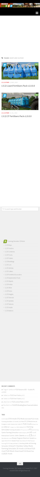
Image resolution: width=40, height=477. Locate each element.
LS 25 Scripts (9, 307)
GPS (28, 432)
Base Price (35, 424)
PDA (29, 441)
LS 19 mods (5, 419)
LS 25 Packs (8, 291)
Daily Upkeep (20, 427)
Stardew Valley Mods (24, 446)
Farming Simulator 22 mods (10, 421)
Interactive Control (8, 435)
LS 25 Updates (9, 301)
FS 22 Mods (28, 421)
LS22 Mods (21, 421)
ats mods (28, 419)
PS (7, 443)
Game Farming (35, 430)
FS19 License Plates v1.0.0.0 (20, 402)
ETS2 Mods (21, 419)
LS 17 (34, 435)
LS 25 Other (8, 288)
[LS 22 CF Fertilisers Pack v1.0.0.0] (20, 101)
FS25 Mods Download (14, 451)
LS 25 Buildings (9, 261)
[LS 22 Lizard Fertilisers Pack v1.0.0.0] (20, 71)
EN (25, 427)
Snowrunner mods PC (16, 424)
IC (35, 432)
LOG (28, 435)
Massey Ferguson (17, 438)
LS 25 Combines (10, 252)
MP (8, 441)
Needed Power (15, 441)
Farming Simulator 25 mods (13, 448)
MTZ (10, 441)
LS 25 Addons (9, 311)
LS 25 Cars (8, 265)
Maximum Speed (28, 438)
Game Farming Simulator (10, 432)
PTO (9, 443)
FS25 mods (27, 424)
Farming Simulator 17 (16, 430)
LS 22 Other (5, 82)
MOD (6, 441)
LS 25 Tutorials (9, 298)
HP (31, 432)
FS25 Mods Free (28, 451)
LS (30, 435)
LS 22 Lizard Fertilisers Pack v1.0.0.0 (18, 85)
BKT (9, 427)
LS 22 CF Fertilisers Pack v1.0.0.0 (16, 116)
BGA (6, 427)
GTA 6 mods (12, 419)
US (18, 443)
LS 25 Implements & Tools (12, 278)
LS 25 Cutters (9, 271)
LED (25, 436)
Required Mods (14, 443)
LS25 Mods (27, 448)
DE (24, 427)
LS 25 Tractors (9, 248)
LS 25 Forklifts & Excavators (13, 275)
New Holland (23, 441)
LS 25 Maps (8, 245)
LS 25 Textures (9, 304)
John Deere (19, 435)
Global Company (23, 432)
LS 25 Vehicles (9, 268)
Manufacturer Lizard (7, 438)
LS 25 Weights (9, 294)
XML (30, 443)
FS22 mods (34, 419)
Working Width (24, 443)
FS (30, 429)
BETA (3, 427)
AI (32, 424)
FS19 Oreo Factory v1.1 (17, 395)
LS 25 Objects (9, 281)
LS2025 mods (7, 453)
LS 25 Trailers (9, 258)
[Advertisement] (20, 36)
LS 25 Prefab (9, 284)
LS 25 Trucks (8, 255)
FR (28, 430)
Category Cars (13, 427)
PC (27, 441)
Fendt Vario (24, 430)
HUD (33, 432)
